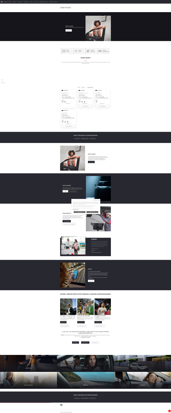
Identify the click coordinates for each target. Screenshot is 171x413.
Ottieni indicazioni (66, 95)
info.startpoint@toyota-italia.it (69, 97)
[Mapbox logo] (3, 82)
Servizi (79, 87)
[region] (85, 75)
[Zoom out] (2, 81)
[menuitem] (10, 2)
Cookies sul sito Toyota (75, 209)
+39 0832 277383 (68, 116)
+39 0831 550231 (84, 96)
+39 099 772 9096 (68, 96)
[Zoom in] (2, 79)
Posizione (83, 87)
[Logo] (2, 1)
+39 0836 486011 (101, 96)
